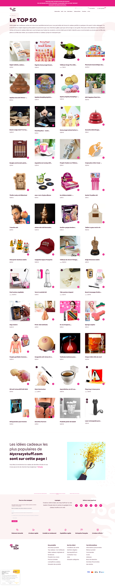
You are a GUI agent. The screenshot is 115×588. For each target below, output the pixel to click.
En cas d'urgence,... (66, 325)
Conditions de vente (73, 547)
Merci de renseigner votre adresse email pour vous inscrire (22, 508)
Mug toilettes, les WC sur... (68, 389)
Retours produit (90, 550)
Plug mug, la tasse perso (92, 389)
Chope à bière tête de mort (93, 357)
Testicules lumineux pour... (68, 357)
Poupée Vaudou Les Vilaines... (69, 163)
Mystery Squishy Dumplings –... (69, 97)
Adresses (89, 557)
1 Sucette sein (14, 227)
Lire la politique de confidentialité (6, 579)
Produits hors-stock (53, 557)
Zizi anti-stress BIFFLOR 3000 (19, 389)
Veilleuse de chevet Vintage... (69, 260)
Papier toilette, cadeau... (17, 65)
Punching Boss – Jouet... (42, 131)
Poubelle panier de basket (68, 422)
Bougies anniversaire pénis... (18, 163)
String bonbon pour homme (18, 422)
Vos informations (91, 545)
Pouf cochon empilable (17, 292)
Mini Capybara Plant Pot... (93, 97)
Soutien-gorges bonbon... (68, 227)
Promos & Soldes (53, 559)
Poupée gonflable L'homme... (18, 357)
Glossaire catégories (73, 559)
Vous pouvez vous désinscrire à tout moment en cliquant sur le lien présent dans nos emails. (22, 513)
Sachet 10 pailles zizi (91, 195)
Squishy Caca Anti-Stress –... (18, 97)
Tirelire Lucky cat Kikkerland (18, 195)
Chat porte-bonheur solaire (18, 260)
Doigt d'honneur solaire (92, 260)
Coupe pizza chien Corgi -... (93, 163)
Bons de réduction (91, 559)
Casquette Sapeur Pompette (43, 260)
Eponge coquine (90, 325)
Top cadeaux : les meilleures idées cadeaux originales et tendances (56, 552)
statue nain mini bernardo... (43, 227)
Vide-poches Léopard (66, 292)
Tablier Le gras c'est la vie (92, 227)
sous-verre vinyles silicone (43, 195)
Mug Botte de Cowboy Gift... (43, 163)
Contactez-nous (71, 555)
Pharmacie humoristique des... (94, 65)
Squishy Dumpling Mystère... (43, 97)
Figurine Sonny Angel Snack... (44, 65)
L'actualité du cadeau (54, 562)
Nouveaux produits (53, 547)
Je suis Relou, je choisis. (10, 583)
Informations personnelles (94, 547)
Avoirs (88, 555)
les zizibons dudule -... (66, 195)
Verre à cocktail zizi (41, 292)
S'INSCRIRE (14, 521)
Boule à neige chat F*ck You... (18, 130)
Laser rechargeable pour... (93, 421)
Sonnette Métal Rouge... (92, 130)
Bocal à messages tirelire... (93, 292)
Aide (68, 557)
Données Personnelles (93, 562)
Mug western (14, 325)
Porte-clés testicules (41, 325)
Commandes (90, 552)
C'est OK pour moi (17, 583)
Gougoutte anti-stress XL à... (43, 357)
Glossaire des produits (54, 564)
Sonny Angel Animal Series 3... (69, 130)
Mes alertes (89, 564)
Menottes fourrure (40, 422)
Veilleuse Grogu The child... (68, 65)
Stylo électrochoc (40, 389)
